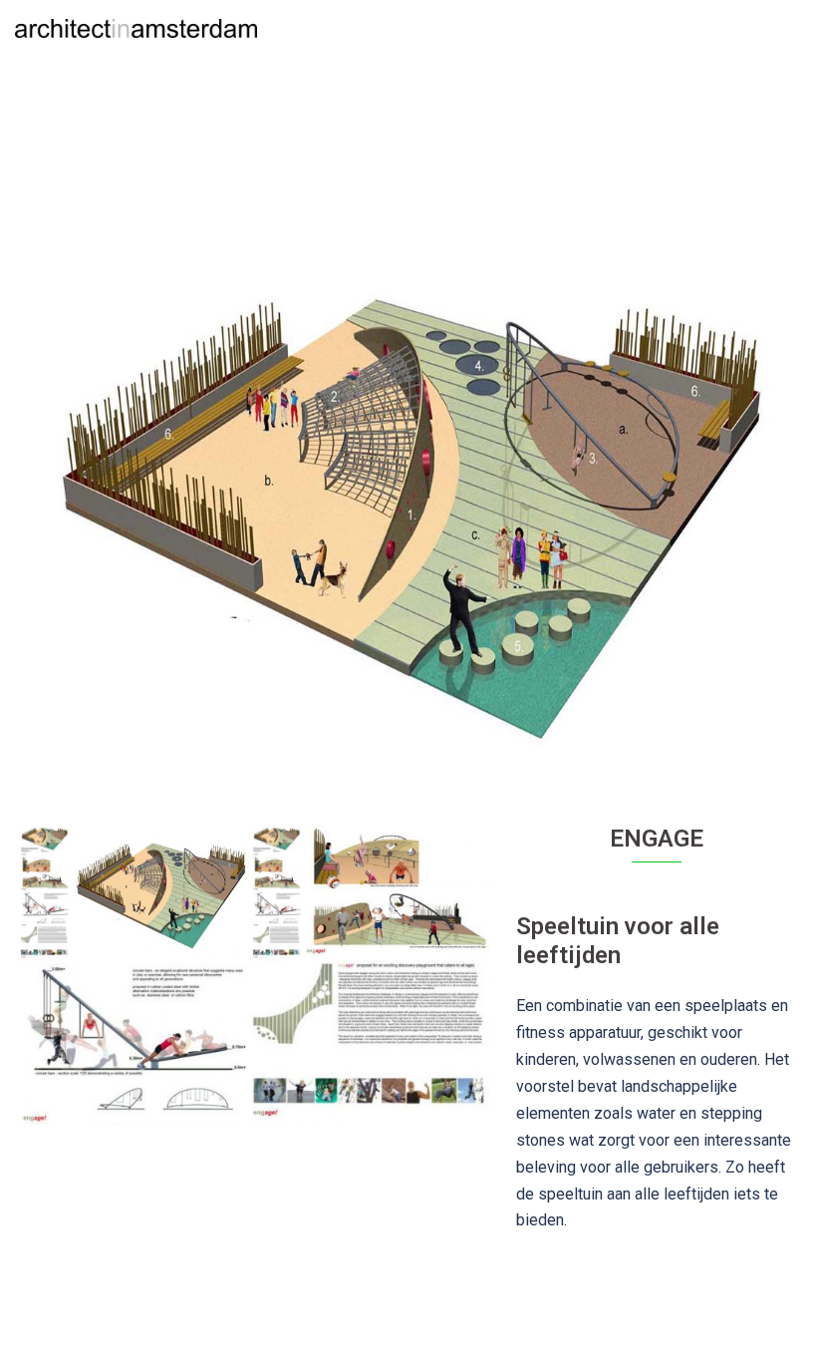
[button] (753, 28)
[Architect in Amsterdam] (136, 27)
